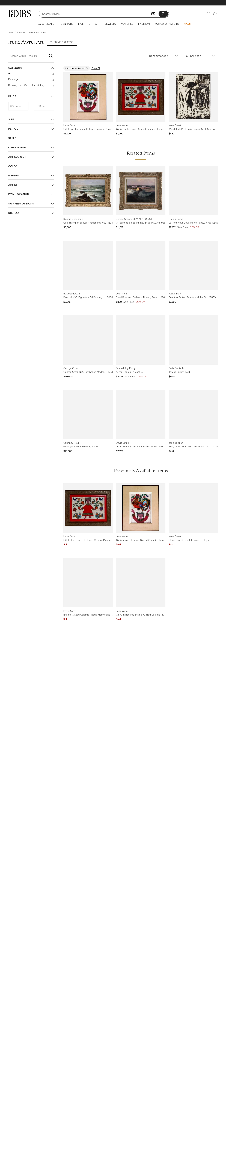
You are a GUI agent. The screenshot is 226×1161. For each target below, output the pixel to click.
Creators (21, 32)
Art (97, 23)
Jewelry (111, 23)
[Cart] (214, 13)
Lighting (84, 23)
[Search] (50, 56)
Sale (187, 23)
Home (10, 32)
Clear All (95, 68)
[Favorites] (208, 13)
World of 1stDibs (167, 23)
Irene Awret (34, 32)
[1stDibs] (19, 13)
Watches (127, 23)
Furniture (66, 23)
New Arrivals (44, 23)
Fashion (144, 23)
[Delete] (87, 68)
